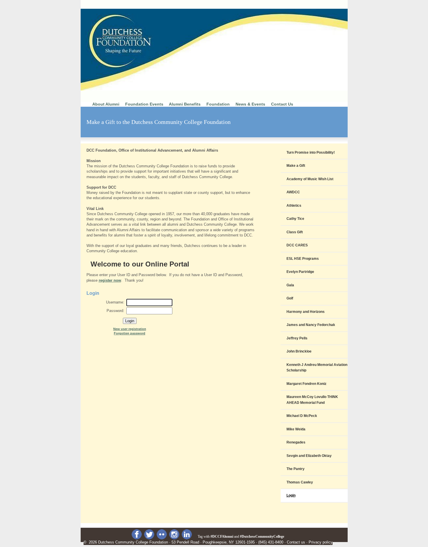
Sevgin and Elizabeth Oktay (309, 456)
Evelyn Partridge (300, 272)
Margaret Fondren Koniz (306, 384)
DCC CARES (297, 245)
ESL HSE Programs (302, 259)
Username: (115, 302)
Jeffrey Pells (296, 338)
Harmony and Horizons (305, 312)
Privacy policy (321, 542)
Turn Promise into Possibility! (310, 152)
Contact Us (282, 104)
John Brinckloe (299, 351)
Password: (115, 310)
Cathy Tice (295, 219)
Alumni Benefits (185, 104)
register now (110, 280)
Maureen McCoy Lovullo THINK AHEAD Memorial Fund (312, 400)
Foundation (218, 104)
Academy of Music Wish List (309, 179)
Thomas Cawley (299, 482)
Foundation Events (144, 104)
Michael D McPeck (301, 416)
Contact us (296, 542)
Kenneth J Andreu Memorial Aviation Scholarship (316, 368)
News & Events (250, 104)
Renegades (295, 442)
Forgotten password (129, 333)
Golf (289, 298)
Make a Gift (295, 166)
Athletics (293, 206)
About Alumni (105, 104)
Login (291, 495)
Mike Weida (295, 429)
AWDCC (293, 192)
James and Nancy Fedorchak (310, 325)
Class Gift (294, 232)
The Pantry (295, 469)
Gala (290, 285)
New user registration (129, 329)
